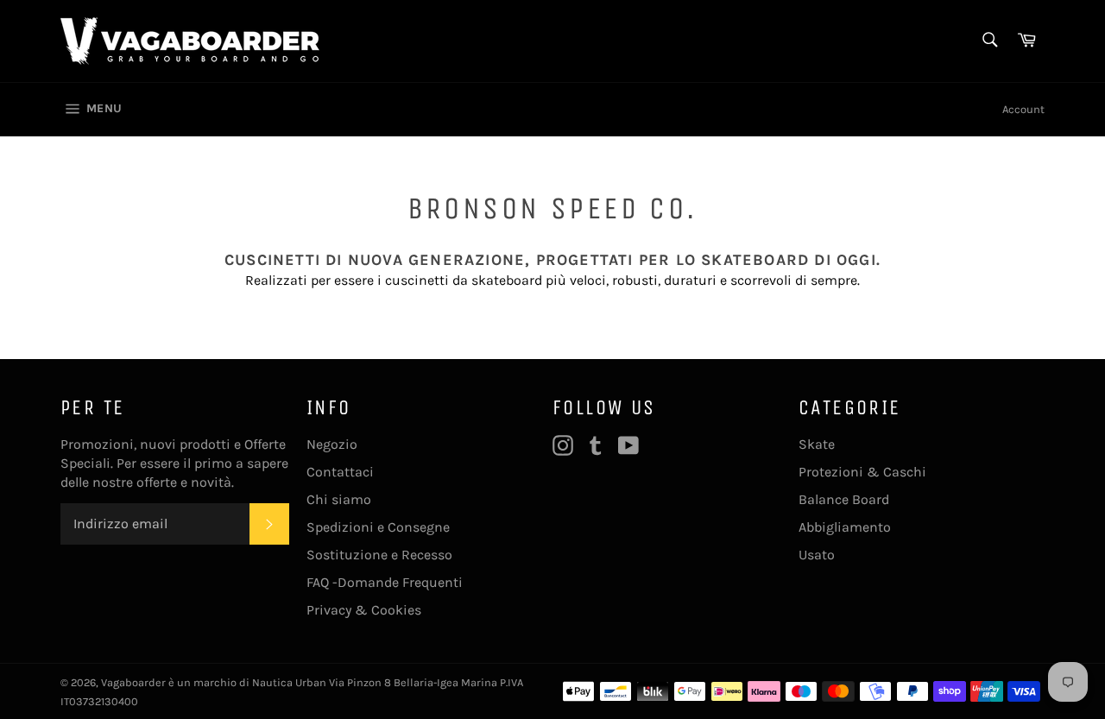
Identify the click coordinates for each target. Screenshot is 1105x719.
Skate (817, 444)
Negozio (331, 444)
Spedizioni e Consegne (378, 527)
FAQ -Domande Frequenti (384, 582)
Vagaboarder (133, 682)
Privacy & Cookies (363, 610)
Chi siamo (338, 499)
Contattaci (340, 472)
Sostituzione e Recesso (379, 554)
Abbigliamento (845, 527)
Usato (817, 554)
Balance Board (844, 499)
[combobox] (988, 41)
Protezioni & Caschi (862, 472)
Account (1023, 109)
